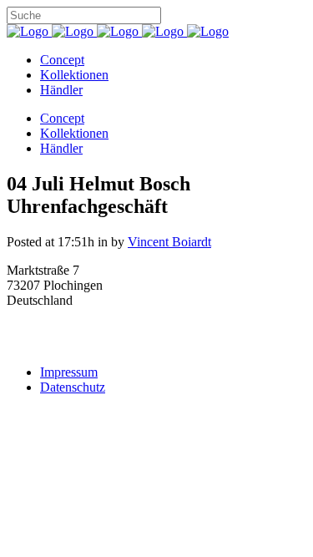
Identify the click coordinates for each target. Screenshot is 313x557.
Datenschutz (72, 387)
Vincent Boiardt (169, 242)
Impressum (69, 372)
